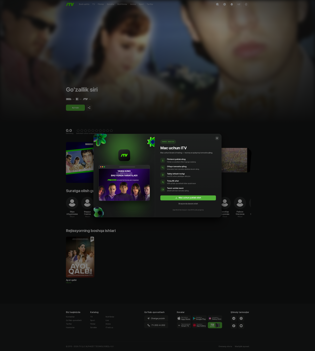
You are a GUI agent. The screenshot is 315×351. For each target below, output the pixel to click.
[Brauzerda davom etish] (217, 138)
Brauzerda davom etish (188, 204)
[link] (188, 197)
